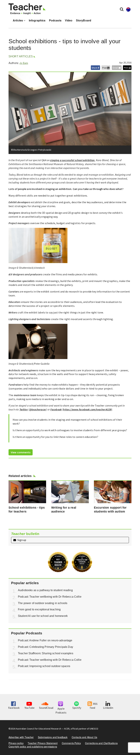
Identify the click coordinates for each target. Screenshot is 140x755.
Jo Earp (23, 63)
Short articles (21, 56)
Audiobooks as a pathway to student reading (45, 590)
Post (104, 67)
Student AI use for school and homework (43, 615)
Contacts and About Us (84, 737)
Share (95, 67)
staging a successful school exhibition (72, 160)
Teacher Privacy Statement (43, 743)
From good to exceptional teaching (39, 609)
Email (116, 67)
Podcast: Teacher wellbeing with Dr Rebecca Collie (49, 596)
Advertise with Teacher (21, 737)
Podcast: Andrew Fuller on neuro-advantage (45, 640)
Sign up (21, 540)
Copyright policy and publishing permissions (33, 746)
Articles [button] (18, 20)
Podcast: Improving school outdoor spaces (44, 666)
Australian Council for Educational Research (38, 728)
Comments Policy (71, 743)
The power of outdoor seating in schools (42, 603)
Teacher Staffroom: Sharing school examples (45, 653)
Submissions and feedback (53, 737)
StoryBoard (83, 20)
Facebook (56, 409)
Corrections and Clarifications (101, 743)
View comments (20, 452)
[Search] (121, 9)
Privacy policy (16, 743)
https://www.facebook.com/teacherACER (87, 409)
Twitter (23, 409)
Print (126, 67)
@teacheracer (37, 409)
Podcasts (55, 20)
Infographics (37, 20)
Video (69, 20)
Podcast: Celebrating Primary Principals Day (45, 646)
